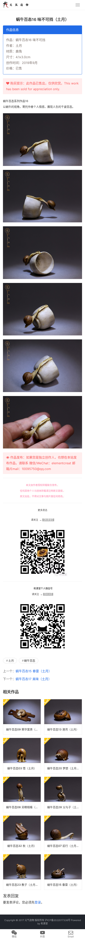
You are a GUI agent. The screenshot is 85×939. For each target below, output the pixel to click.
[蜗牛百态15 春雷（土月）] (63, 872)
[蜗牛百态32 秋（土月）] (22, 833)
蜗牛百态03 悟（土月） (22, 768)
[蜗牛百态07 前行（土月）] (63, 833)
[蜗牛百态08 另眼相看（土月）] (22, 794)
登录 (38, 902)
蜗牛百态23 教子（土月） (22, 884)
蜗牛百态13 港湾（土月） (63, 729)
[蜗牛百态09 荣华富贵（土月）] (22, 717)
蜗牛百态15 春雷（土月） (34, 671)
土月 (11, 660)
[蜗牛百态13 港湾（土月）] (63, 717)
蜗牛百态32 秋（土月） (22, 845)
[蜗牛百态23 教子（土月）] (22, 872)
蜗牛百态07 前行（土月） (63, 845)
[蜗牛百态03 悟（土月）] (22, 755)
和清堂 (44, 923)
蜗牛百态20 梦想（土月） (63, 768)
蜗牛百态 (29, 660)
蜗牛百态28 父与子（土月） (64, 807)
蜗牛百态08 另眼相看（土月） (23, 807)
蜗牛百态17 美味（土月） (33, 679)
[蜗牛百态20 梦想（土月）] (63, 755)
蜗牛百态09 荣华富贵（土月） (23, 729)
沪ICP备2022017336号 (57, 920)
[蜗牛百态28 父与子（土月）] (63, 794)
